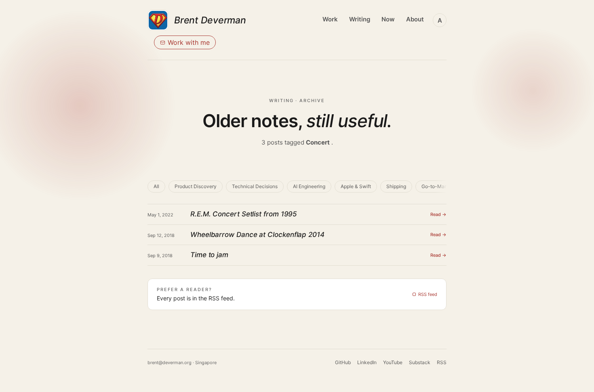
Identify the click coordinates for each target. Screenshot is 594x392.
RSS (442, 362)
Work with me (189, 42)
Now (388, 19)
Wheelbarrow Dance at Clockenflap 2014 (257, 235)
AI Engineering (309, 186)
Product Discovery (196, 186)
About (415, 19)
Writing (359, 19)
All (156, 186)
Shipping (396, 186)
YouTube (392, 362)
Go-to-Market (437, 186)
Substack (419, 362)
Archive (312, 100)
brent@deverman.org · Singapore (182, 362)
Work (330, 19)
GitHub (343, 362)
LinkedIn (367, 362)
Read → (438, 214)
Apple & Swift (356, 186)
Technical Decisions (255, 186)
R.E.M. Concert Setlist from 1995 (243, 214)
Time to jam (209, 255)
